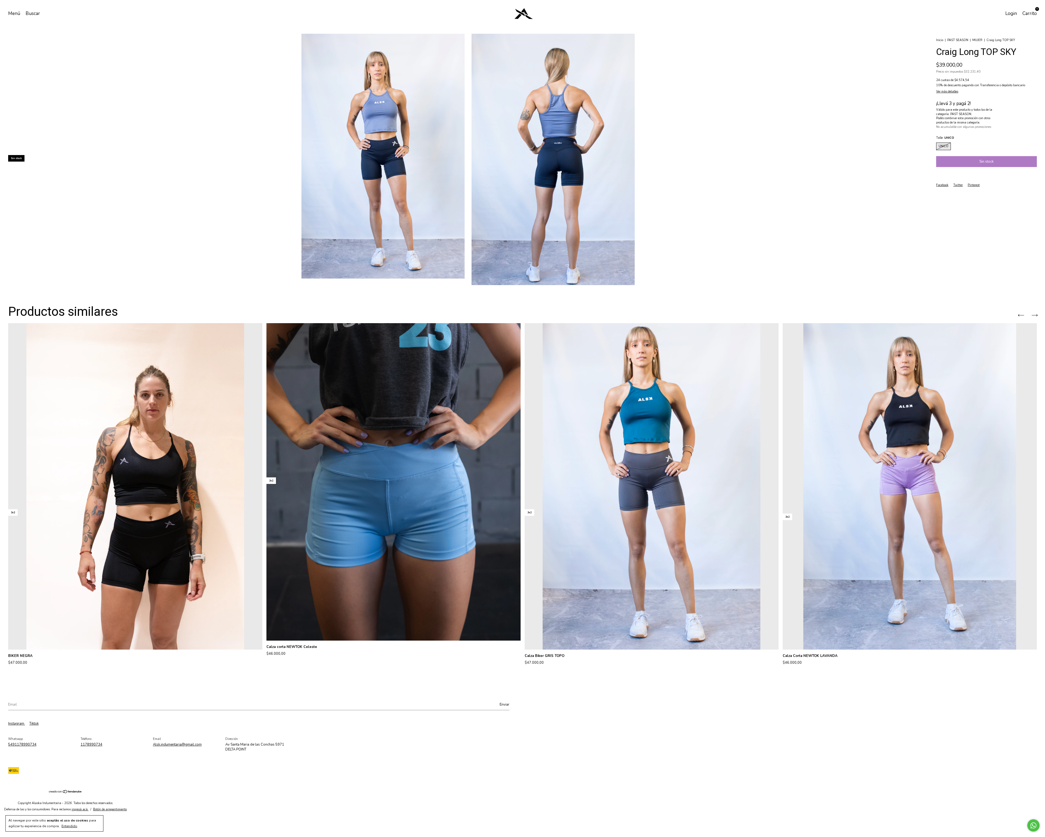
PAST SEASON (957, 40)
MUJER (977, 40)
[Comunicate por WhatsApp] (1033, 825)
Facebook (942, 185)
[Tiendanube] (65, 792)
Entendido (69, 826)
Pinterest (974, 185)
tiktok (34, 723)
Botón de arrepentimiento (110, 809)
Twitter (958, 185)
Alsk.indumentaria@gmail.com (177, 744)
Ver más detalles (947, 91)
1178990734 (91, 744)
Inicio (939, 40)
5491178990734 (22, 744)
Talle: (945, 138)
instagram (16, 723)
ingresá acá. (80, 809)
